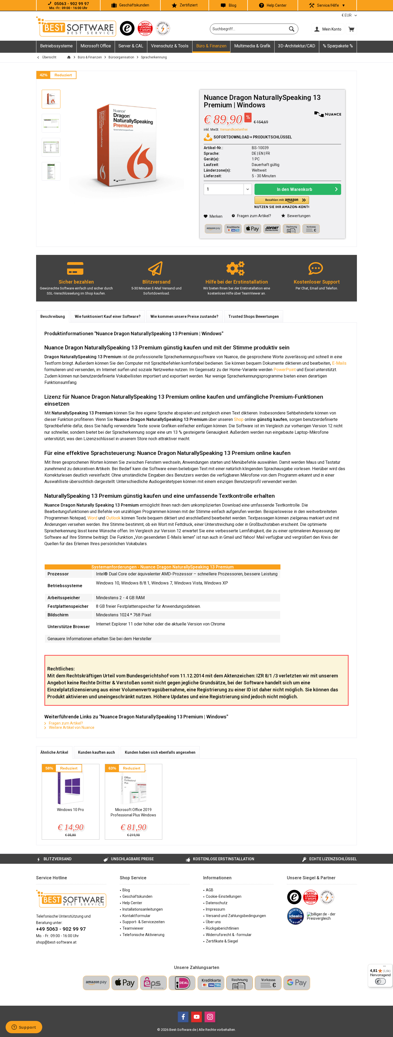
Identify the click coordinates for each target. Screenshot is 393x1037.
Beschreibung (52, 316)
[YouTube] (196, 1017)
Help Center (277, 5)
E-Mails (339, 363)
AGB (209, 890)
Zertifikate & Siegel (222, 941)
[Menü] (384, 967)
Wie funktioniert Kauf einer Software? (108, 316)
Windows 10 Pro (70, 810)
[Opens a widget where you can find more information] (23, 1027)
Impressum (215, 909)
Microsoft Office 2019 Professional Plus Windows (133, 812)
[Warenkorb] (351, 29)
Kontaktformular (136, 916)
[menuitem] (351, 29)
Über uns (213, 922)
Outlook (113, 518)
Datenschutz (217, 903)
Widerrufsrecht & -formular (229, 935)
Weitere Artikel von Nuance (71, 727)
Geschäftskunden (134, 5)
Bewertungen (298, 216)
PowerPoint (284, 369)
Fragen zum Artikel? (253, 216)
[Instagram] (210, 1017)
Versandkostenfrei (234, 129)
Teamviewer (133, 928)
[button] (282, 202)
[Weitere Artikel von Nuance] (327, 114)
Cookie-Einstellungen (223, 896)
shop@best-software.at (56, 942)
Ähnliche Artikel (54, 752)
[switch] (380, 981)
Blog (232, 5)
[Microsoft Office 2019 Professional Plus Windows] (134, 785)
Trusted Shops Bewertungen (253, 316)
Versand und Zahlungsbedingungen (236, 916)
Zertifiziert (189, 5)
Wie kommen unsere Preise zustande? (184, 316)
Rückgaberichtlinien (222, 928)
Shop (239, 419)
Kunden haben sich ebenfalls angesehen (160, 752)
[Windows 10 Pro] (71, 785)
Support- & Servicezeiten (143, 922)
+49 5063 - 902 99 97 (61, 929)
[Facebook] (183, 1017)
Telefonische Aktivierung (143, 935)
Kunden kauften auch (96, 752)
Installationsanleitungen (142, 909)
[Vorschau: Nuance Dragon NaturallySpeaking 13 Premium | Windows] (51, 99)
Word (92, 518)
